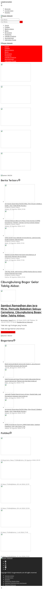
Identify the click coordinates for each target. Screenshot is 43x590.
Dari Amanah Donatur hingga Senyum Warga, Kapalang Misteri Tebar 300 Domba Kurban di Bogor (19, 84)
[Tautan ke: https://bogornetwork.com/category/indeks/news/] (10, 433)
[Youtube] (5, 567)
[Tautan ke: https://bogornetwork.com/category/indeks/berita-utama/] (19, 180)
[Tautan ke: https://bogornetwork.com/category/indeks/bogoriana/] (14, 340)
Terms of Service (10, 585)
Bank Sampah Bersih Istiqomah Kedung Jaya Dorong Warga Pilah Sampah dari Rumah (22, 365)
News (10, 320)
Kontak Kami (9, 578)
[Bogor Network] (6, 16)
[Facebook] (5, 562)
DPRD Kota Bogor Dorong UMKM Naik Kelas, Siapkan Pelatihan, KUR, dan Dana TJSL (22, 425)
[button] (21, 22)
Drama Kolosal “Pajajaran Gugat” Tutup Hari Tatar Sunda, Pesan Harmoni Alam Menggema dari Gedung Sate (20, 128)
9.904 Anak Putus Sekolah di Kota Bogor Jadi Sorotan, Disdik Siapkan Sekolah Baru (23, 238)
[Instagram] (5, 565)
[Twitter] (5, 563)
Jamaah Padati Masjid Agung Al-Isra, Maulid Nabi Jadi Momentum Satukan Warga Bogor (23, 395)
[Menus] (1, 4)
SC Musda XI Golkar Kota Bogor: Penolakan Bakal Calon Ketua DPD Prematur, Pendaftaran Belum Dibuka (21, 481)
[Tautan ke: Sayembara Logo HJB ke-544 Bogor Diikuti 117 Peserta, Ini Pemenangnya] (16, 147)
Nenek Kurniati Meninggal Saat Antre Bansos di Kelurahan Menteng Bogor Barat (20, 255)
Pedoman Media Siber (12, 581)
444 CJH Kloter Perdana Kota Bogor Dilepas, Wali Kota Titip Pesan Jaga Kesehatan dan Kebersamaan (21, 172)
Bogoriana (4, 320)
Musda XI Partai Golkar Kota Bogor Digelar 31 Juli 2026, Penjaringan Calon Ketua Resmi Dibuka (19, 505)
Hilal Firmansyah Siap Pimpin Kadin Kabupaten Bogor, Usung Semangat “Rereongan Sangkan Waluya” (23, 380)
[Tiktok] (5, 569)
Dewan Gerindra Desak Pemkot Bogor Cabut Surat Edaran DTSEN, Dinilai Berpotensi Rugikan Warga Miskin (20, 553)
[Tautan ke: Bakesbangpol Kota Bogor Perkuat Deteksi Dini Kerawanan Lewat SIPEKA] (16, 454)
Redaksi (7, 579)
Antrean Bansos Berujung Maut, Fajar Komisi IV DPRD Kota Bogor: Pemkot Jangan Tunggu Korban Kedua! (22, 221)
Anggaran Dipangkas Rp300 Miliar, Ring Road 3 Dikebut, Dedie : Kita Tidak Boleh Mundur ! (23, 204)
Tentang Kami (9, 576)
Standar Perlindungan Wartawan (16, 583)
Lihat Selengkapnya (8, 332)
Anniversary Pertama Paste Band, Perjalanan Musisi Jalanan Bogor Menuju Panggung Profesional (21, 106)
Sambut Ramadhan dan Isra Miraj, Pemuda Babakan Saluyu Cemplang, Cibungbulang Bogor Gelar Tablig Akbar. (21, 310)
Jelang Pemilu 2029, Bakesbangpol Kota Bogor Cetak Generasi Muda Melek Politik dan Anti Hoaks (18, 529)
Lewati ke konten (6, 2)
